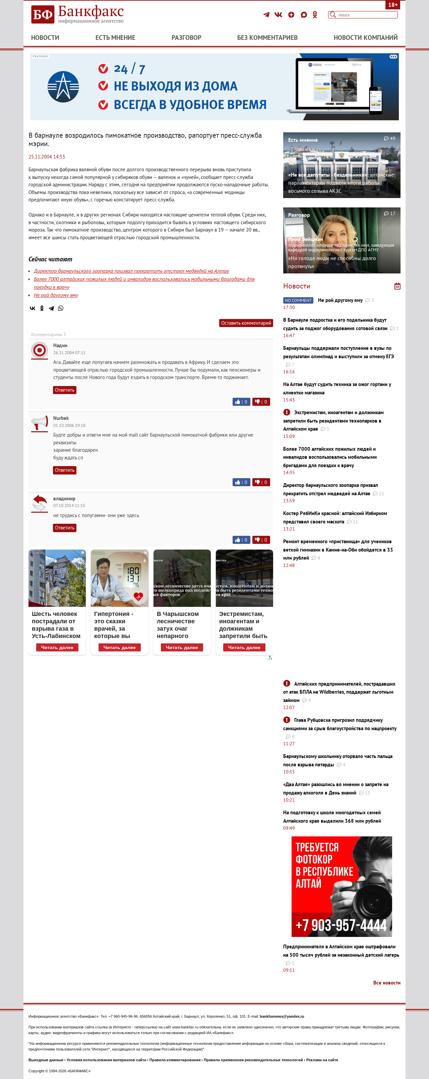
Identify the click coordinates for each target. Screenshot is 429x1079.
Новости (45, 38)
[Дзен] (292, 14)
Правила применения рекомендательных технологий (253, 1060)
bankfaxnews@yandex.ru (282, 1016)
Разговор (186, 38)
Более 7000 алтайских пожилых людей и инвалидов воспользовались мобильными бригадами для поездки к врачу (330, 457)
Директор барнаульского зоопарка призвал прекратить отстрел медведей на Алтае (131, 270)
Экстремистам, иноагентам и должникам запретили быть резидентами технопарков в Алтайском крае (333, 420)
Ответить (64, 390)
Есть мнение (115, 38)
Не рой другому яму (56, 295)
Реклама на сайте (322, 1060)
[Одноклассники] (315, 14)
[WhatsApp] (61, 308)
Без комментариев (267, 38)
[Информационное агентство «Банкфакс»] (87, 15)
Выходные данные (45, 1060)
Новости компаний (366, 38)
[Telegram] (267, 14)
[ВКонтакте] (279, 14)
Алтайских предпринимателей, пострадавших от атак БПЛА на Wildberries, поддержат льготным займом (339, 692)
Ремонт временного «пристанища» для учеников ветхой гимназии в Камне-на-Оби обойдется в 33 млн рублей (338, 549)
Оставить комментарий (246, 323)
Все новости (387, 982)
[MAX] (305, 14)
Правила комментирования (174, 1060)
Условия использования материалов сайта (106, 1060)
